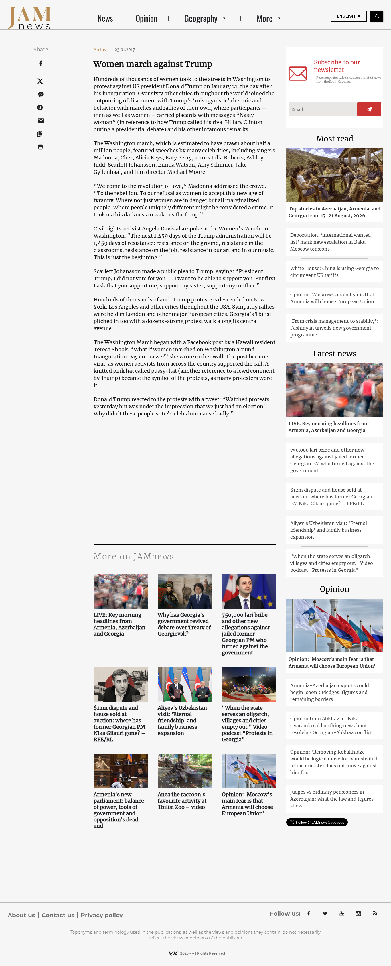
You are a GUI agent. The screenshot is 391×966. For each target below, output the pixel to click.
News (105, 18)
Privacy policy (102, 915)
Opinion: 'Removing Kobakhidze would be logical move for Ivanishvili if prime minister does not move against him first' (333, 762)
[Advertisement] (185, 487)
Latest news (334, 353)
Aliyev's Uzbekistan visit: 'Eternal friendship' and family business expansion (182, 720)
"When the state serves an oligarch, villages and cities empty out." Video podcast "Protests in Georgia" (247, 724)
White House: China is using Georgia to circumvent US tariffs (334, 271)
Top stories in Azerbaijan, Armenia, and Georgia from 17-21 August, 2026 (334, 212)
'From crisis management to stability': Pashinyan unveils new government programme (334, 328)
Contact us (58, 915)
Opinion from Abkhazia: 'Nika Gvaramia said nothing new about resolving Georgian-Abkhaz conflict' (332, 725)
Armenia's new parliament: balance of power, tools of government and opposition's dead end (119, 810)
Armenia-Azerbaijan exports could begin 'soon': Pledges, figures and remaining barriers (329, 692)
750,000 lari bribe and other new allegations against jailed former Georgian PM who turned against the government (246, 634)
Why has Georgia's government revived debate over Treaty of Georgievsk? (184, 624)
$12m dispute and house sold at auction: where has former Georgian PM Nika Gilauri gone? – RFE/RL (119, 724)
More (265, 18)
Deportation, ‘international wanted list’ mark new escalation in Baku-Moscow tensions (330, 242)
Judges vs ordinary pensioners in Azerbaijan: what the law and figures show (332, 799)
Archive (103, 49)
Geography (201, 18)
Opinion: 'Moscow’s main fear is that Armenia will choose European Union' (247, 804)
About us (21, 915)
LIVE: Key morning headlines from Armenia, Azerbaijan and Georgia (119, 624)
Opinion (146, 18)
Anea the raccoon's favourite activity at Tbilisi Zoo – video (182, 800)
